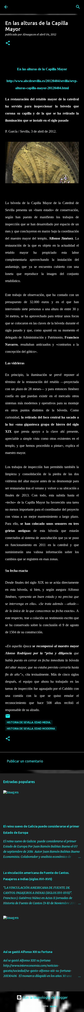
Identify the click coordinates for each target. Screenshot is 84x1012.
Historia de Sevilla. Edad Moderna (31, 728)
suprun (54, 1006)
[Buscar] (78, 7)
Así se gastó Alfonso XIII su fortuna (27, 952)
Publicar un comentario (25, 761)
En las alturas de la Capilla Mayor (42, 69)
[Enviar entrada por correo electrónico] (7, 717)
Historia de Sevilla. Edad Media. (29, 722)
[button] (7, 43)
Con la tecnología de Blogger (45, 997)
